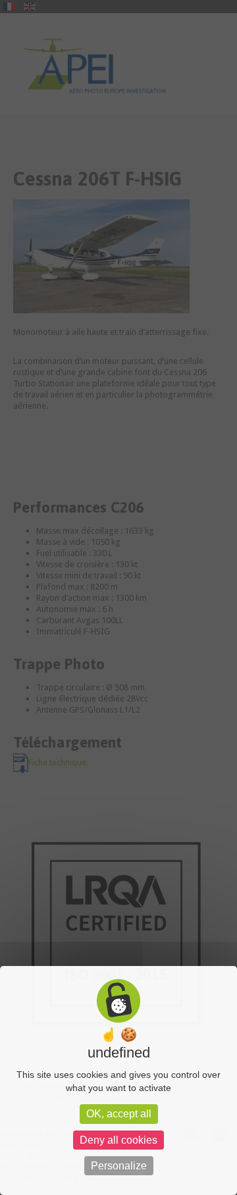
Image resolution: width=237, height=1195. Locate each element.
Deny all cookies (118, 1140)
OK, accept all (118, 1113)
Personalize (119, 1165)
